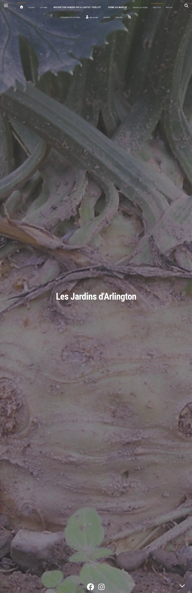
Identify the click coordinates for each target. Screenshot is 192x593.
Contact (106, 17)
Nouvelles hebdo (140, 7)
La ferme (43, 7)
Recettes (157, 7)
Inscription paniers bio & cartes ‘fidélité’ (77, 7)
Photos (169, 7)
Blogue (32, 7)
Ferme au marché (117, 7)
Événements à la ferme (70, 17)
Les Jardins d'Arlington (96, 296)
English (119, 17)
